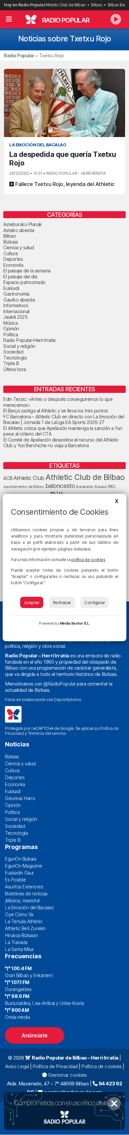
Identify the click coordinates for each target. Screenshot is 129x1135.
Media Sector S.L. (75, 623)
